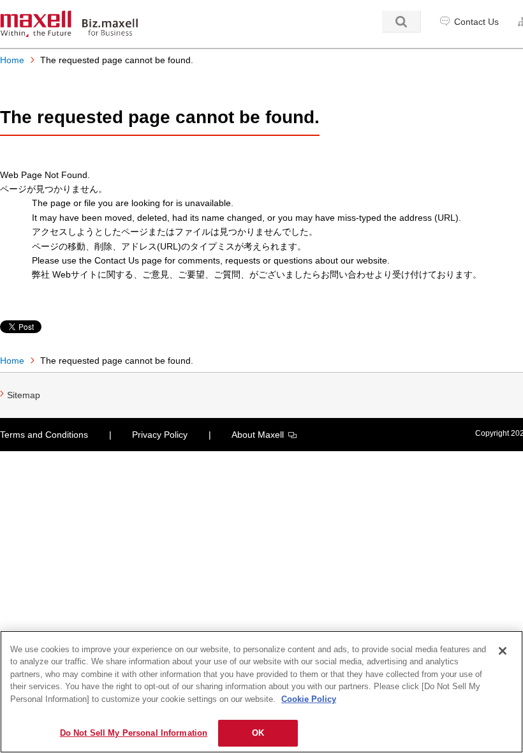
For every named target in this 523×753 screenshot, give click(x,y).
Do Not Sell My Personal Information (134, 733)
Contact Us (476, 22)
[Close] (503, 651)
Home (12, 60)
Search (401, 22)
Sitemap (23, 395)
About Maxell (258, 434)
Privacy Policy (160, 434)
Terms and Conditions (44, 434)
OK (258, 733)
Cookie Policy (308, 699)
